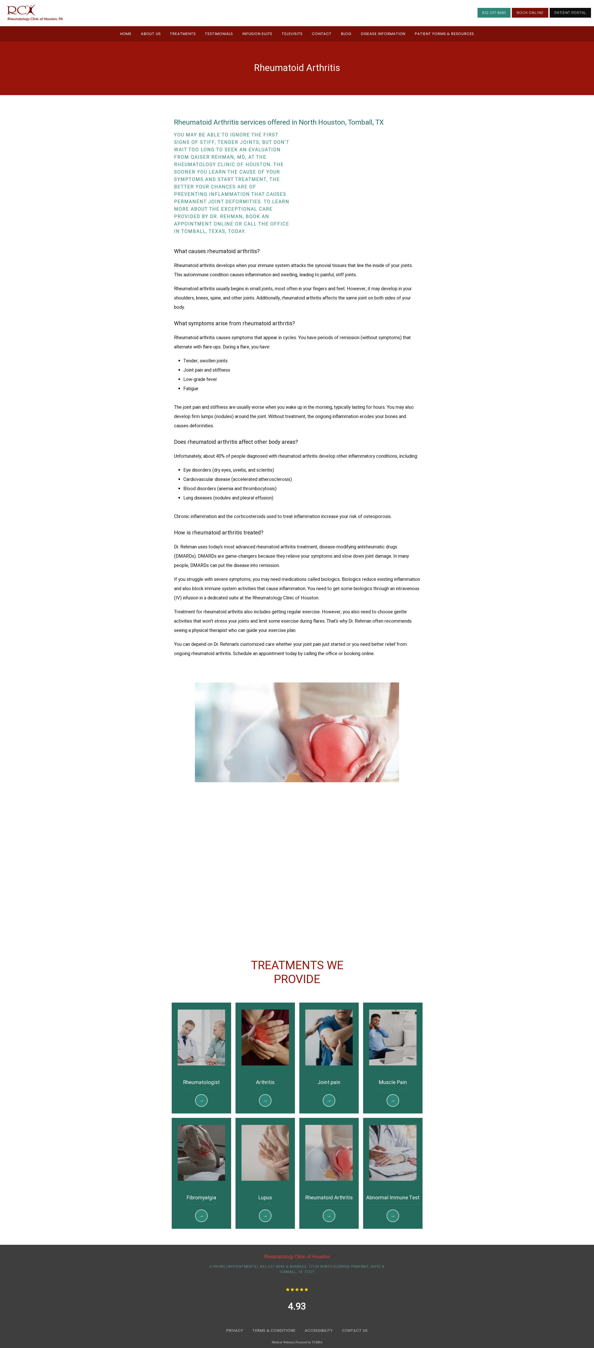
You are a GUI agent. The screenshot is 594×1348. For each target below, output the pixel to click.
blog (346, 33)
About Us (151, 33)
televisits (292, 33)
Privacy (234, 1330)
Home (126, 33)
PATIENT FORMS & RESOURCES (444, 33)
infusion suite (257, 33)
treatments (183, 33)
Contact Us (355, 1330)
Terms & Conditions (273, 1330)
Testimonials (219, 33)
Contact (322, 33)
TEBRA (317, 1342)
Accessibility (319, 1330)
